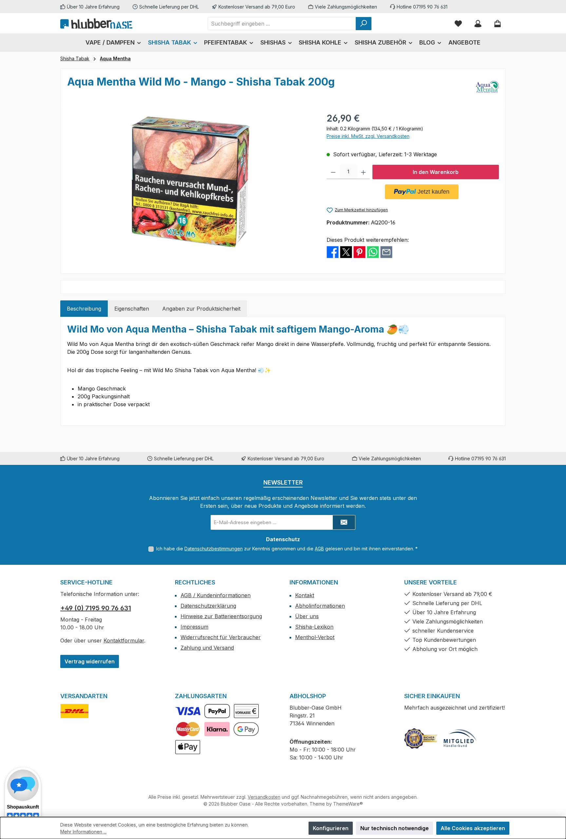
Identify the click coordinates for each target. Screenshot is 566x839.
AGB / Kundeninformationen (215, 595)
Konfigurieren (331, 828)
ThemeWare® (348, 804)
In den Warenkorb (436, 172)
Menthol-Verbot (314, 637)
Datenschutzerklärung (208, 605)
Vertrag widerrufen (90, 661)
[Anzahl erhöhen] (363, 172)
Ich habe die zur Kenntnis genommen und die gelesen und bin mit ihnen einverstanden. (287, 548)
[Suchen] (363, 23)
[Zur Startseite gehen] (96, 23)
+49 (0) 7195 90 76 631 (95, 608)
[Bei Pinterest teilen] (359, 251)
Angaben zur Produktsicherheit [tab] (201, 308)
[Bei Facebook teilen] (332, 251)
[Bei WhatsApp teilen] (373, 251)
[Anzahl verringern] (333, 172)
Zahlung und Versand (207, 647)
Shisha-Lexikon (314, 626)
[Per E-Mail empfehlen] (386, 251)
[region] (190, 181)
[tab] (84, 308)
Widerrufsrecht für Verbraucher (220, 637)
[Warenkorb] (497, 23)
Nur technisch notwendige (394, 828)
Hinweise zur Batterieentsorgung (221, 616)
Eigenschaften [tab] (131, 308)
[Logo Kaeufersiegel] (420, 738)
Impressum (194, 626)
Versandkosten (264, 797)
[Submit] (343, 522)
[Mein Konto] (478, 23)
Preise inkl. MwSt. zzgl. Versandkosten (368, 136)
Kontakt (304, 595)
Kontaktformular (124, 640)
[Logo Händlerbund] (459, 738)
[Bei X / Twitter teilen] (346, 251)
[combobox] (282, 23)
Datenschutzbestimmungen (213, 548)
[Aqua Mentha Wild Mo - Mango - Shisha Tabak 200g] (190, 181)
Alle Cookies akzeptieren (473, 828)
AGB (319, 548)
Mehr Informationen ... (83, 831)
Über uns (307, 616)
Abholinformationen (320, 605)
